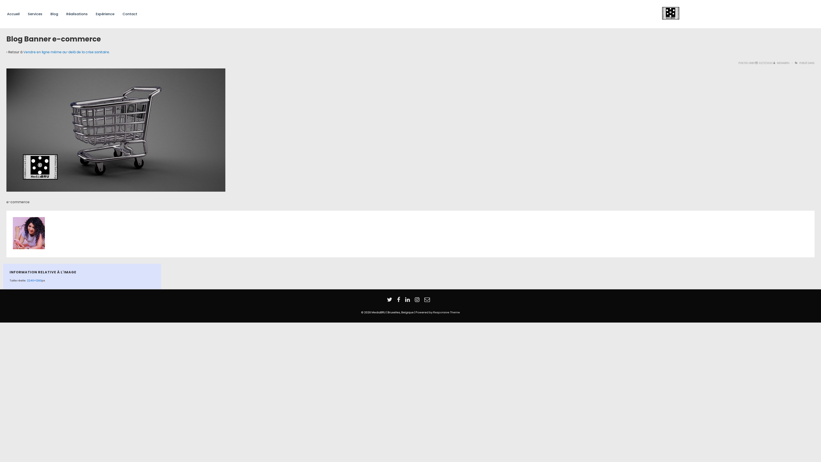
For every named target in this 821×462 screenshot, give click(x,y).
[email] (427, 301)
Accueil (13, 14)
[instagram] (418, 301)
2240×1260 (34, 280)
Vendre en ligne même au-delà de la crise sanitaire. (66, 52)
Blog (54, 14)
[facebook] (399, 301)
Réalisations (77, 14)
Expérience (105, 14)
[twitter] (390, 301)
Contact (130, 14)
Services (35, 14)
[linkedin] (408, 301)
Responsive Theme (446, 312)
